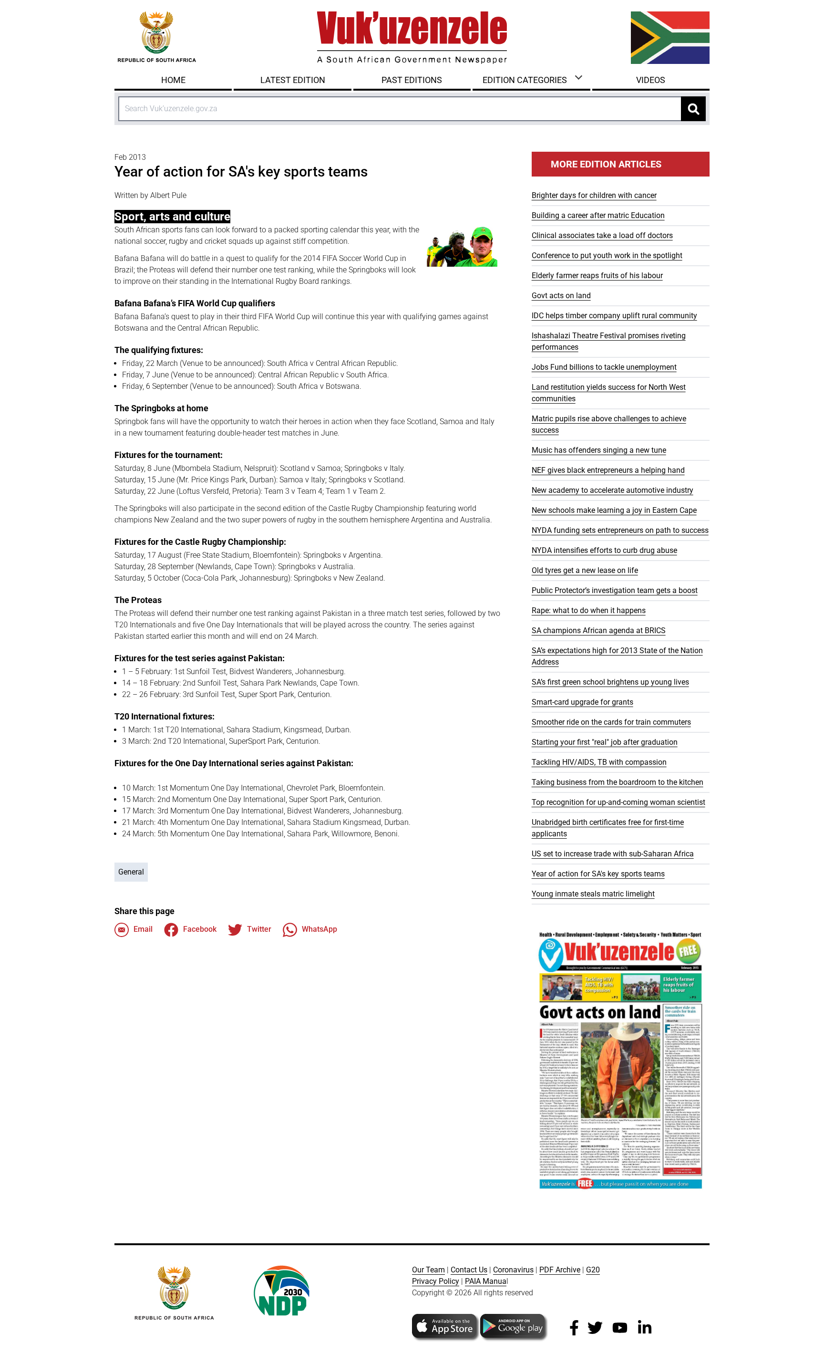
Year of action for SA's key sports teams (598, 873)
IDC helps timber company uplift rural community (614, 315)
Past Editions (411, 80)
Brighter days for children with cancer (594, 195)
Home (173, 80)
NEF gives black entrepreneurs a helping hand (608, 470)
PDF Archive (559, 1269)
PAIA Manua (485, 1281)
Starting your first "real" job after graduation (605, 742)
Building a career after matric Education (598, 215)
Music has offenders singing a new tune (599, 450)
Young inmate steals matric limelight (593, 893)
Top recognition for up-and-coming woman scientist (618, 802)
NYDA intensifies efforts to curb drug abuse (604, 550)
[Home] (412, 37)
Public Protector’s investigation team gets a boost (615, 590)
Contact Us (469, 1269)
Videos (650, 80)
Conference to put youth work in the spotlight (607, 255)
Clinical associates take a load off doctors (602, 235)
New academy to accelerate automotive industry (612, 490)
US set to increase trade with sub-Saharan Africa (613, 853)
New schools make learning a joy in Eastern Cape (614, 510)
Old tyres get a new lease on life (585, 570)
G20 (593, 1269)
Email (143, 929)
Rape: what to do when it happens (589, 610)
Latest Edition (292, 80)
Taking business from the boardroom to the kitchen (617, 782)
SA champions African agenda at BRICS (599, 630)
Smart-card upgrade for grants (582, 702)
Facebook (199, 929)
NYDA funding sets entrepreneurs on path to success (620, 530)
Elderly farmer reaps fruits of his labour (597, 275)
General (131, 871)
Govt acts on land (561, 295)
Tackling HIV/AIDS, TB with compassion (599, 762)
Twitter (259, 929)
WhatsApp (319, 929)
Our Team (428, 1269)
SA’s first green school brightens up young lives (610, 682)
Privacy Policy (435, 1281)
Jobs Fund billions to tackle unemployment (604, 367)
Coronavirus (513, 1269)
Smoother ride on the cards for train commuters (611, 722)
